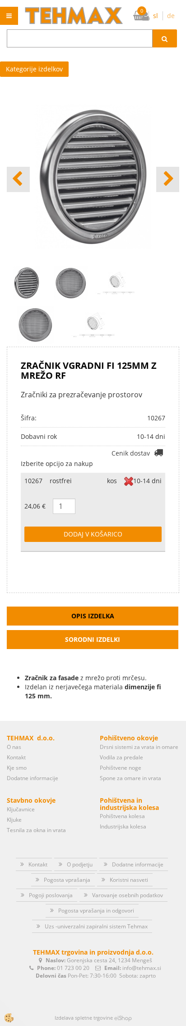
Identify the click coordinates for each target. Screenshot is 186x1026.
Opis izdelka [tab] (92, 616)
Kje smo (17, 768)
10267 (33, 480)
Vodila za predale (121, 757)
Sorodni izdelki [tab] (92, 639)
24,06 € (35, 506)
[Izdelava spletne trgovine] (123, 1017)
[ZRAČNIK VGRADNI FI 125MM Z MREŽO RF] (35, 324)
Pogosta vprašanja (67, 880)
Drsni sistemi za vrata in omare (139, 747)
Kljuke (14, 820)
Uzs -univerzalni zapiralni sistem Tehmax (96, 926)
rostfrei (61, 480)
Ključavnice (21, 809)
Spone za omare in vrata (130, 778)
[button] (167, 179)
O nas (14, 747)
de (171, 15)
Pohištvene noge (120, 768)
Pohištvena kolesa (122, 816)
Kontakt (16, 757)
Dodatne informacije (32, 778)
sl (155, 15)
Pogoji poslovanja (51, 895)
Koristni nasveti (129, 880)
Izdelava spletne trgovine (84, 1017)
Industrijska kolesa (123, 826)
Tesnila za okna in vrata (36, 830)
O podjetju (80, 864)
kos (112, 480)
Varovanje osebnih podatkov (127, 895)
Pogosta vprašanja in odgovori (96, 910)
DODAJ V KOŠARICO (93, 534)
